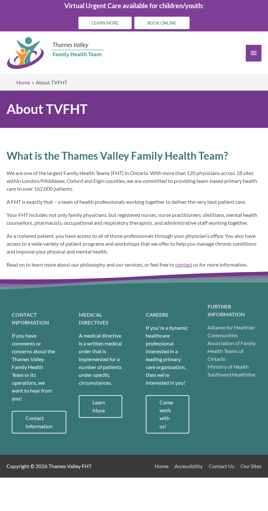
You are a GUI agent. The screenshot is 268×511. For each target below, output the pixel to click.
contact (183, 264)
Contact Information (39, 422)
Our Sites (251, 466)
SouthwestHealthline (231, 374)
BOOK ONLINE (161, 23)
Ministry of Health (228, 366)
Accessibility (189, 466)
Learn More (98, 406)
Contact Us (221, 466)
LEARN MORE (105, 23)
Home (161, 466)
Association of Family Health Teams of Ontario (232, 351)
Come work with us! (166, 414)
